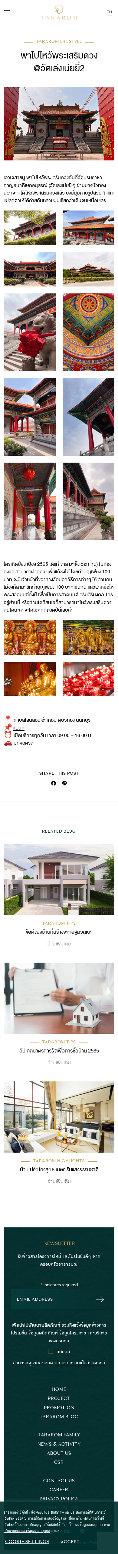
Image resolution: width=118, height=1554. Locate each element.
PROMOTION (59, 1407)
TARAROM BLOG (59, 1416)
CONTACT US (59, 1480)
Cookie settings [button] (27, 1541)
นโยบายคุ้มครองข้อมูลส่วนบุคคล (27, 1530)
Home (59, 1389)
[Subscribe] (98, 1299)
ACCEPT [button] (70, 1541)
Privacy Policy (59, 1499)
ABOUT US (59, 1453)
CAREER (59, 1489)
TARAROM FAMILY (59, 1435)
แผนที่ (19, 728)
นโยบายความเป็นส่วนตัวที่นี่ (80, 1362)
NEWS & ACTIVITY (59, 1444)
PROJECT (59, 1398)
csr (59, 1462)
